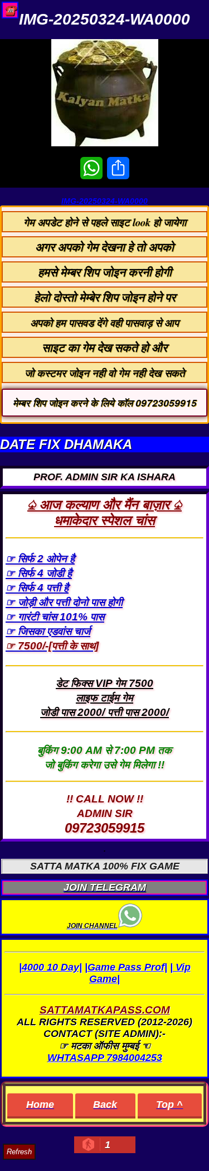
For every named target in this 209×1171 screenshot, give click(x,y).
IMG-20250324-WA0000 (104, 201)
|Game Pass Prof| (126, 967)
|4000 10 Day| (50, 967)
